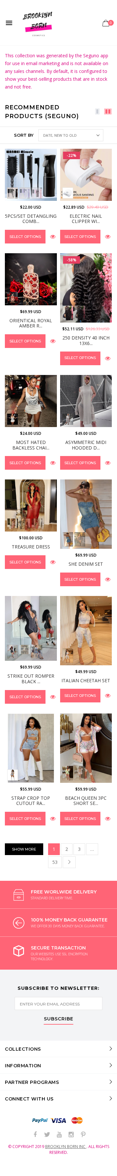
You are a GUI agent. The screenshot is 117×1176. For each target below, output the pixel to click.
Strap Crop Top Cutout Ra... (30, 801)
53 (55, 862)
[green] (67, 773)
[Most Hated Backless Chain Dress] (31, 401)
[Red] (37, 524)
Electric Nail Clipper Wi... (86, 219)
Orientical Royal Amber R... (30, 323)
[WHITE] (67, 192)
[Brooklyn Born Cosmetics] (38, 22)
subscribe (58, 1019)
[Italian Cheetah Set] (86, 630)
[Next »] (69, 862)
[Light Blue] (12, 774)
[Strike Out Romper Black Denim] (31, 628)
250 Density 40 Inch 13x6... (86, 340)
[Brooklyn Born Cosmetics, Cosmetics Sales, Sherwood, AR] (16, 1170)
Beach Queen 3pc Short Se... (86, 801)
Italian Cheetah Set (85, 680)
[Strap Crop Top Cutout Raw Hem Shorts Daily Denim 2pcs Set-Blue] (31, 748)
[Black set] (12, 192)
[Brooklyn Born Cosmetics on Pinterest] (83, 1135)
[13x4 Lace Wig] (67, 313)
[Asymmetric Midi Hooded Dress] (86, 401)
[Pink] (12, 524)
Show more (24, 849)
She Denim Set (86, 564)
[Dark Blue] (37, 651)
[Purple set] (24, 192)
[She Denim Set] (86, 514)
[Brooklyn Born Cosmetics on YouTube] (59, 1135)
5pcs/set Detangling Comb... (31, 219)
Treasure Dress (31, 547)
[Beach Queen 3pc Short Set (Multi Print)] (86, 748)
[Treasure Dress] (31, 505)
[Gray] (12, 651)
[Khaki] (24, 649)
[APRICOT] (24, 524)
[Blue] (67, 539)
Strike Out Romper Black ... (30, 679)
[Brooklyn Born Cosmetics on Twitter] (47, 1135)
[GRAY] (67, 419)
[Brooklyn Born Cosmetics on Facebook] (35, 1135)
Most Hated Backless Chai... (30, 445)
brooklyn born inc (65, 1146)
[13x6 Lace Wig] (79, 313)
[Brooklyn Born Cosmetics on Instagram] (71, 1135)
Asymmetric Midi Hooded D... (85, 445)
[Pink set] (37, 192)
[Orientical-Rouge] (12, 297)
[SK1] (67, 655)
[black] (79, 539)
